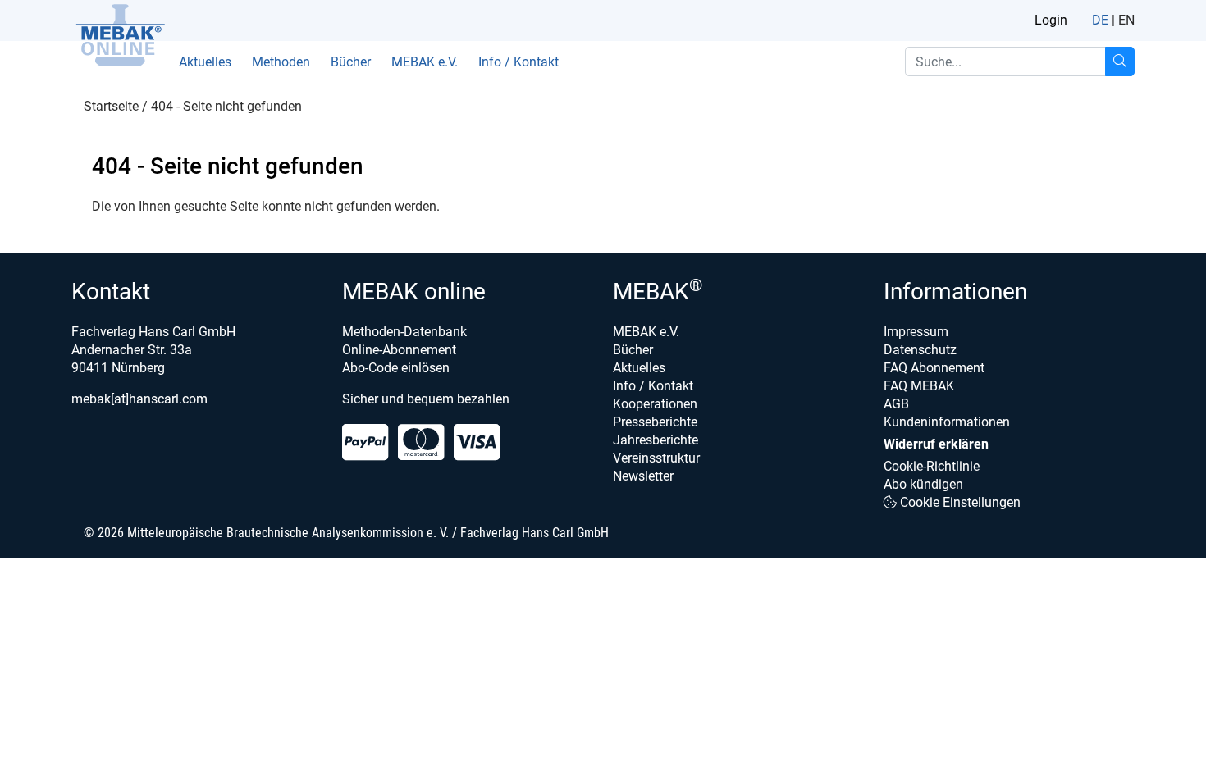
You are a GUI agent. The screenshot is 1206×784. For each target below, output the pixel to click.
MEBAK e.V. (424, 62)
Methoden (281, 62)
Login (1051, 20)
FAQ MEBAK (919, 386)
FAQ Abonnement (934, 368)
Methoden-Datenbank (404, 332)
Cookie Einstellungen (959, 502)
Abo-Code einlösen (396, 368)
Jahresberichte (655, 440)
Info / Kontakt (518, 62)
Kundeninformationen (947, 422)
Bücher (351, 62)
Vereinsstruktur (656, 458)
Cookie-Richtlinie (932, 466)
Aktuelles (205, 62)
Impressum (916, 332)
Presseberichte (655, 422)
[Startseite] (119, 35)
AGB (896, 404)
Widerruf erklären (936, 444)
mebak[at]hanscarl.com (139, 399)
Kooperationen (655, 404)
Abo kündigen (923, 484)
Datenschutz (920, 350)
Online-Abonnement (399, 350)
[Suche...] (1120, 61)
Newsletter (643, 476)
